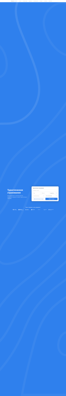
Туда (34, 193)
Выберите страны (36, 190)
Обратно (43, 193)
